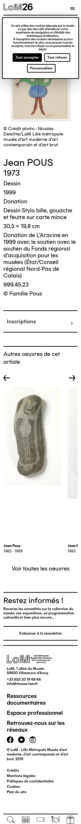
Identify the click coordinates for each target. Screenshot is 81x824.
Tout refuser (57, 57)
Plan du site (16, 792)
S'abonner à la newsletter (40, 633)
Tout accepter (27, 57)
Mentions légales (21, 776)
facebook (10, 739)
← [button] (6, 378)
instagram (32, 739)
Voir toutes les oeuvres (41, 568)
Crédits (13, 770)
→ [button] (72, 378)
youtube (21, 739)
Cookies (13, 786)
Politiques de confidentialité (30, 781)
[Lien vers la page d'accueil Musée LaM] (18, 8)
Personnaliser (41, 68)
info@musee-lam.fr (22, 684)
